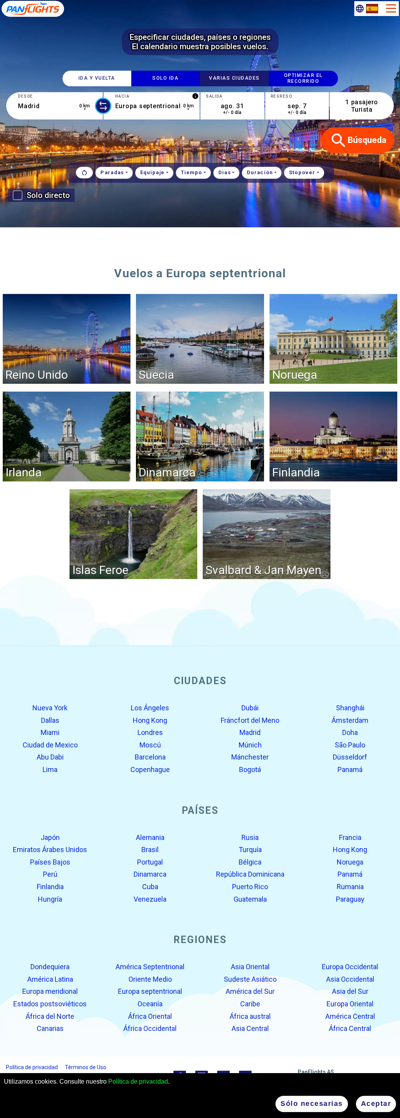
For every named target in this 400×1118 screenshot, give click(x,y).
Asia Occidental (350, 979)
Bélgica (250, 862)
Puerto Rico (250, 887)
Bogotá (250, 769)
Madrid (250, 732)
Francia (350, 837)
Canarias (50, 1028)
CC (324, 574)
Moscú (150, 745)
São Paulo (350, 745)
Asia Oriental (250, 967)
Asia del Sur (350, 991)
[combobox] (54, 105)
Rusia (250, 837)
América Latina (50, 979)
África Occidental (150, 1028)
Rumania (350, 887)
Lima (50, 769)
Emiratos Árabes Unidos (50, 849)
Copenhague (150, 769)
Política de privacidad (138, 1081)
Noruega (350, 862)
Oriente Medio (150, 979)
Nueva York (50, 708)
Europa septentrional (150, 991)
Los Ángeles (150, 708)
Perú (50, 874)
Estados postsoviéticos (50, 1004)
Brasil (150, 849)
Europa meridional (50, 991)
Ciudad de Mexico (50, 745)
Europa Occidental (350, 967)
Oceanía (150, 1004)
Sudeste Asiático (250, 979)
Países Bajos (50, 862)
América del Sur (250, 991)
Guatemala (250, 899)
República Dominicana (250, 874)
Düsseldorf (350, 757)
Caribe (250, 1004)
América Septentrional (150, 967)
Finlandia (50, 887)
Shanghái (350, 708)
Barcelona (150, 757)
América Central (350, 1016)
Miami (50, 732)
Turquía (250, 849)
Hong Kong (150, 720)
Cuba (150, 887)
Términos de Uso (85, 1067)
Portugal (150, 862)
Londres (150, 732)
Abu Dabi (50, 757)
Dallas (50, 720)
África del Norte (50, 1016)
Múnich (250, 745)
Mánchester (250, 757)
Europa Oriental (350, 1004)
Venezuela (150, 899)
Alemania (150, 837)
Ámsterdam (350, 720)
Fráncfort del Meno (250, 720)
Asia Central (250, 1028)
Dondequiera (50, 967)
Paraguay (350, 899)
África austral (250, 1016)
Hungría (50, 899)
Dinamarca (150, 874)
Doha (350, 732)
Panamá (350, 769)
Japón (50, 837)
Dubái (250, 708)
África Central (350, 1028)
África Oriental (150, 1016)
